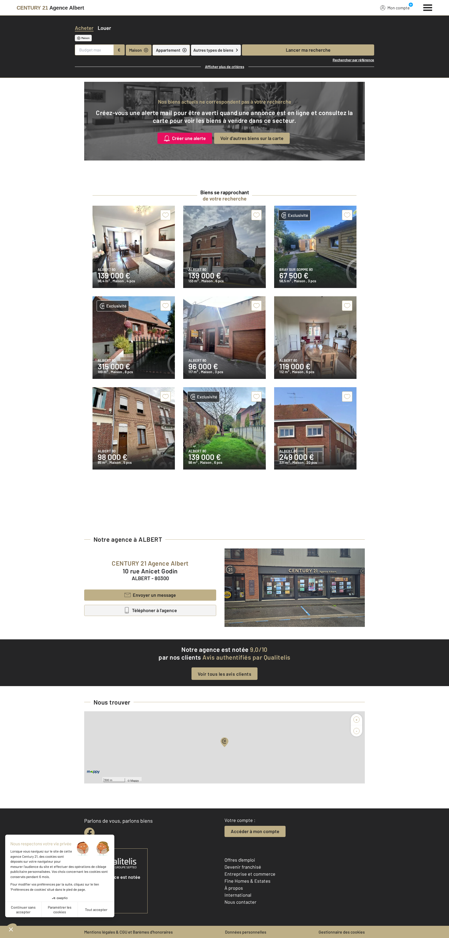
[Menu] (427, 7)
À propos (233, 888)
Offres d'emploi (239, 860)
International (237, 895)
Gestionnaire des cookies (342, 931)
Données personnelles (245, 931)
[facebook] (89, 833)
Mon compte (398, 7)
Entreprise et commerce (249, 874)
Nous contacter (240, 902)
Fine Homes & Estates (247, 881)
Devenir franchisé (242, 867)
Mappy (134, 780)
